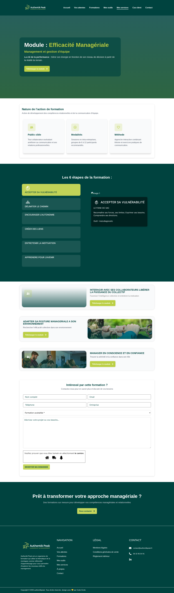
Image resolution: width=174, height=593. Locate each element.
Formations (94, 8)
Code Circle (81, 590)
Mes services (122, 8)
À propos (60, 569)
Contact (148, 8)
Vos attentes (79, 8)
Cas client (136, 8)
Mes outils (108, 8)
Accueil (66, 8)
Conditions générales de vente (106, 552)
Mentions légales (100, 548)
